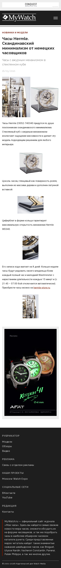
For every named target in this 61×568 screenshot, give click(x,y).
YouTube (7, 497)
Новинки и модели (15, 32)
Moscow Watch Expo (15, 478)
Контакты (8, 511)
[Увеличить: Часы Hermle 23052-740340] (30, 162)
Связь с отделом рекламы (18, 465)
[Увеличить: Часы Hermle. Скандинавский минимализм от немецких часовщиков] (30, 97)
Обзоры (7, 446)
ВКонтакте (8, 493)
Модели (7, 441)
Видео (6, 451)
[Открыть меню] (55, 18)
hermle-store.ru (41, 287)
